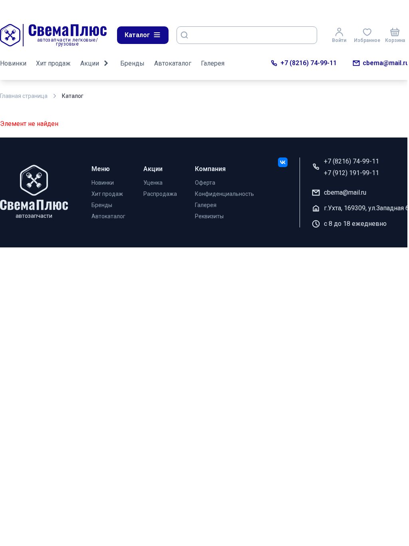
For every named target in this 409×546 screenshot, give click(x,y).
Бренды (132, 63)
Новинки (13, 63)
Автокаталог (172, 63)
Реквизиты (209, 216)
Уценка (153, 182)
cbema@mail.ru (386, 63)
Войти (339, 40)
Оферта (205, 182)
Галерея (212, 63)
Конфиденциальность (224, 194)
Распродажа (160, 194)
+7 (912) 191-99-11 (351, 173)
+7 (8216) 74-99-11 (308, 63)
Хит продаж (53, 63)
